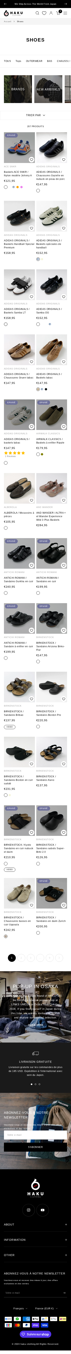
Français (18, 1308)
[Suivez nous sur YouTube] (42, 1210)
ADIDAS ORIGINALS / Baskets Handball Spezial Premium (19, 244)
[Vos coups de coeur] (44, 13)
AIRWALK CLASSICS (48, 433)
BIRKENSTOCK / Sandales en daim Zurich (51, 919)
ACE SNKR (10, 166)
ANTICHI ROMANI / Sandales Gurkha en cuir (18, 580)
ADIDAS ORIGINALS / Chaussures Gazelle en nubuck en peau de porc (50, 175)
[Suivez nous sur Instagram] (28, 1210)
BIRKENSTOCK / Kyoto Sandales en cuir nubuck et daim (18, 848)
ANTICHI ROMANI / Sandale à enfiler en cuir (18, 645)
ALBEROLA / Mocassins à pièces (19, 514)
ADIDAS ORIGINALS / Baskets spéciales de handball (49, 244)
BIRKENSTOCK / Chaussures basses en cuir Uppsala (17, 921)
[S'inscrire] (64, 1293)
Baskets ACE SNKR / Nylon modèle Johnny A (18, 174)
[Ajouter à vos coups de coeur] (31, 159)
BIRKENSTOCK (45, 637)
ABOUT (9, 1224)
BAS (49, 61)
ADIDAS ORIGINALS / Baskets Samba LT (17, 311)
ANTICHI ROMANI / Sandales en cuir (47, 580)
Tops (18, 61)
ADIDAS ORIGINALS (48, 166)
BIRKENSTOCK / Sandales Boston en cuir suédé (18, 780)
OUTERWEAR (34, 61)
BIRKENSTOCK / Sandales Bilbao (14, 713)
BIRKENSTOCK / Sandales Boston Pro (48, 713)
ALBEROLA (10, 507)
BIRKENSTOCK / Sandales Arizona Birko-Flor (50, 646)
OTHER (9, 1255)
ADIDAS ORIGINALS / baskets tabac (17, 441)
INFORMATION (15, 1239)
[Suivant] (59, 958)
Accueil (7, 21)
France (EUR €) (44, 1308)
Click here (35, 1025)
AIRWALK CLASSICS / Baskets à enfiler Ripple (50, 441)
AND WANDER (44, 507)
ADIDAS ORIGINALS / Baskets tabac (49, 376)
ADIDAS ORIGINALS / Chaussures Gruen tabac (18, 376)
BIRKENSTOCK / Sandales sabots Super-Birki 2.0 (50, 848)
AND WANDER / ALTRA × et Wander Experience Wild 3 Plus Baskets (51, 516)
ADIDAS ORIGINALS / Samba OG (49, 311)
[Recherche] (37, 13)
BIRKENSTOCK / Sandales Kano (46, 778)
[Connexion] (51, 13)
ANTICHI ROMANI (14, 572)
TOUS (7, 61)
